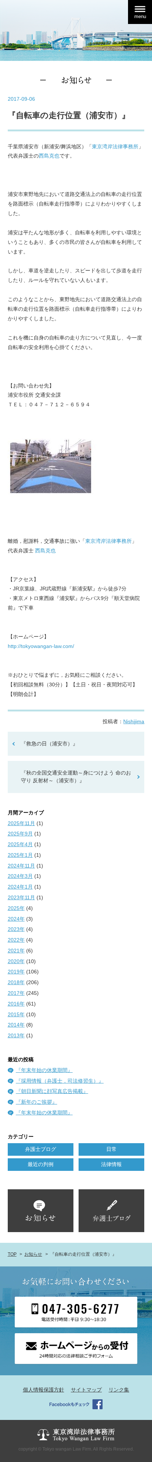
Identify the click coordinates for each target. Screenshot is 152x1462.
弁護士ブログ (40, 1149)
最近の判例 (40, 1164)
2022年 (16, 940)
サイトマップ (86, 1390)
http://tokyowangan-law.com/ (41, 646)
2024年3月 (20, 876)
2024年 (16, 919)
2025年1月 (20, 855)
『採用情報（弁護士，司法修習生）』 (60, 1081)
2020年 (16, 961)
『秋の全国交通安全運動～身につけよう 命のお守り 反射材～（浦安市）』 (76, 777)
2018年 (16, 982)
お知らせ (33, 1254)
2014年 (16, 1025)
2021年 (16, 951)
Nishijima (133, 721)
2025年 (16, 908)
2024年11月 (21, 866)
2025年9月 (20, 834)
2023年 (16, 929)
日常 (111, 1149)
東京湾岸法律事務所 (115, 146)
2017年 (16, 993)
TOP (12, 1254)
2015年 (16, 1014)
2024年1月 (20, 887)
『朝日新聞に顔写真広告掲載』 (52, 1091)
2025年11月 (21, 823)
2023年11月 (21, 897)
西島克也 (49, 156)
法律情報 (111, 1164)
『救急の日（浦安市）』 (49, 743)
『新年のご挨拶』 (36, 1102)
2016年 (16, 1004)
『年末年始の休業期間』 (44, 1070)
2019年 (16, 972)
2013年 (16, 1035)
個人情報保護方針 (43, 1390)
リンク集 (118, 1390)
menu (140, 16)
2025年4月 (20, 844)
